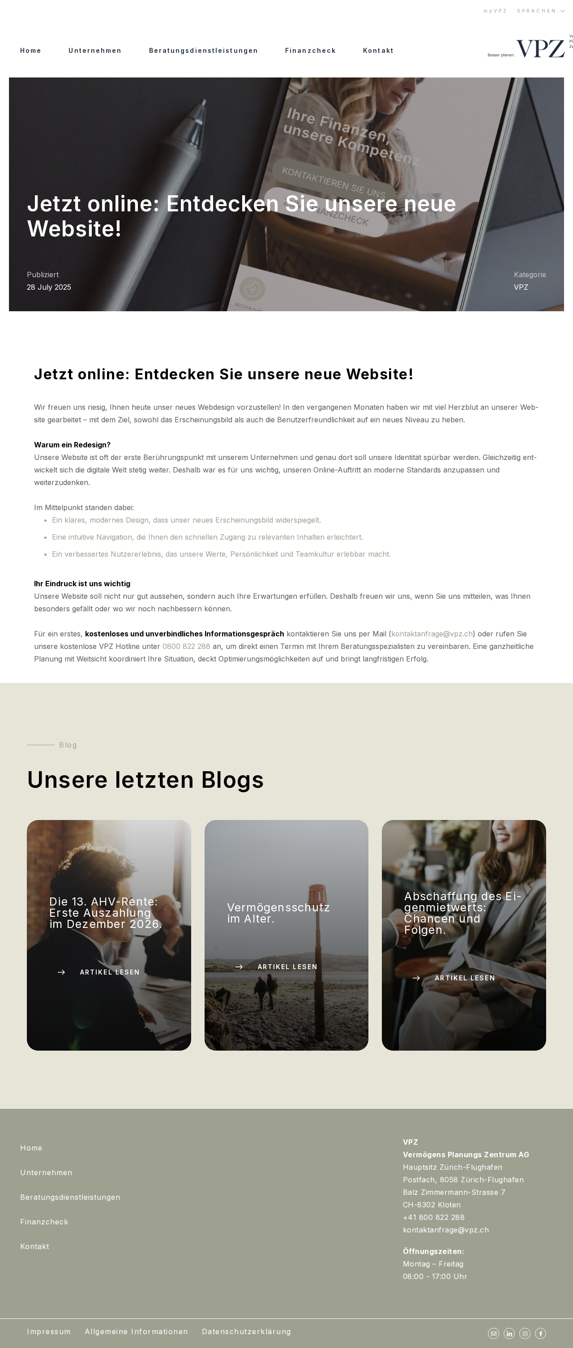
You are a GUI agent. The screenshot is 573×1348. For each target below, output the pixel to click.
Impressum (49, 1331)
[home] (527, 46)
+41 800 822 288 (434, 1217)
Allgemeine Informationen (136, 1331)
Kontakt (378, 50)
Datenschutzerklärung (246, 1331)
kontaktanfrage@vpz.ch (432, 633)
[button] (541, 10)
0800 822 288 (186, 646)
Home (31, 50)
